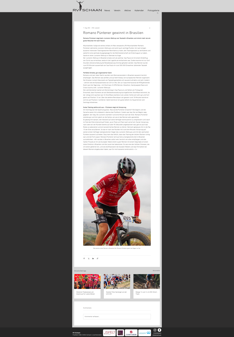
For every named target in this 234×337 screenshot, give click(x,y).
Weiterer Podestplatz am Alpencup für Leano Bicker (85, 293)
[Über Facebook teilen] (84, 258)
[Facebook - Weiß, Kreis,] (159, 330)
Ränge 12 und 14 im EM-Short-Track (146, 293)
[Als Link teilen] (97, 258)
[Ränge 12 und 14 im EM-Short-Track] (146, 281)
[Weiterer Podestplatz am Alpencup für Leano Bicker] (87, 281)
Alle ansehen (156, 270)
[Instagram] (155, 330)
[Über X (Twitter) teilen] (88, 258)
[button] (157, 13)
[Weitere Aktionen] (150, 28)
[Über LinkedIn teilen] (93, 258)
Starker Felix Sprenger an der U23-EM (116, 293)
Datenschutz (157, 335)
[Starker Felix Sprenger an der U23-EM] (117, 281)
